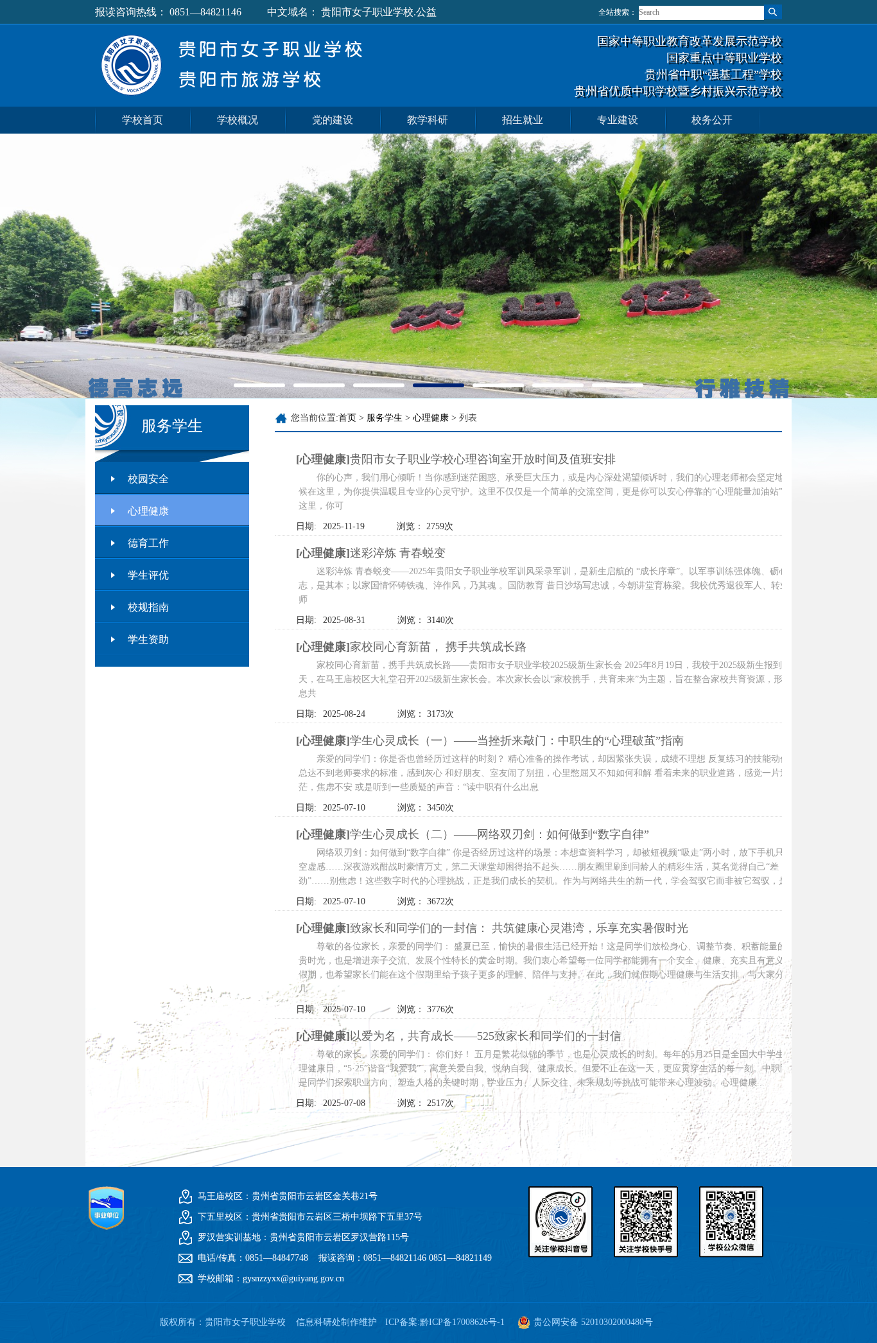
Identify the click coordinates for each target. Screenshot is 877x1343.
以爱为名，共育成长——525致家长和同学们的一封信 (458, 1036)
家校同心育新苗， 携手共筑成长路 (411, 646)
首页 (347, 418)
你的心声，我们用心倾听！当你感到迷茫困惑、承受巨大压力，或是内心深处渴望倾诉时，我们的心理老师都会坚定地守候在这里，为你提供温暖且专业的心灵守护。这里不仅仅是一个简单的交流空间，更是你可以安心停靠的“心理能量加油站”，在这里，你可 (550, 492)
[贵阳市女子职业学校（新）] (238, 104)
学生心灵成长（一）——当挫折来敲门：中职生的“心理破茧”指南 (490, 740)
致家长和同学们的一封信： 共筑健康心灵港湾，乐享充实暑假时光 (492, 928)
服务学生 (385, 418)
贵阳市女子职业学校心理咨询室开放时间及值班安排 (456, 459)
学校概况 (237, 119)
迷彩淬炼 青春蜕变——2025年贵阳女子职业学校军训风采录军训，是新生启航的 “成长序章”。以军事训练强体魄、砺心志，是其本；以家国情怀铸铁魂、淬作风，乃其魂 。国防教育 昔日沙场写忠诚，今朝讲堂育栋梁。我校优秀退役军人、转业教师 (548, 585)
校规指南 (148, 607)
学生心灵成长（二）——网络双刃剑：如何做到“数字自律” (472, 834)
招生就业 (522, 119)
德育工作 (148, 543)
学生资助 (148, 639)
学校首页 (142, 119)
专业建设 (617, 119)
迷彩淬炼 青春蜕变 (371, 553)
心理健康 (148, 510)
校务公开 (712, 119)
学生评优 (148, 575)
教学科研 (427, 119)
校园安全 (148, 478)
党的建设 (332, 119)
